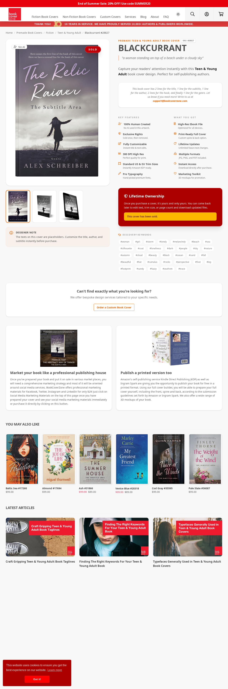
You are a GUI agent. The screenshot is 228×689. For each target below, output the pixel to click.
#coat (141, 248)
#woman (125, 241)
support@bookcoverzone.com (170, 101)
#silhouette (126, 248)
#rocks (166, 261)
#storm (149, 241)
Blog (143, 17)
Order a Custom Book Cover (114, 307)
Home (9, 32)
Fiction (50, 32)
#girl (137, 241)
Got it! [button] (37, 679)
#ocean (179, 255)
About (155, 17)
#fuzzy (153, 268)
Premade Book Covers (29, 32)
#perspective (182, 261)
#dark (170, 248)
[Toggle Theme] (178, 14)
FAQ (166, 17)
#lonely (163, 241)
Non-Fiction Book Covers (79, 17)
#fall (203, 255)
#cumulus (152, 261)
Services (130, 17)
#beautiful (126, 261)
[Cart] (221, 14)
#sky (195, 248)
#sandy (140, 268)
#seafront (167, 268)
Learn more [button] (55, 670)
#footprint (126, 268)
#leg (209, 261)
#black (166, 255)
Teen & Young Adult (69, 32)
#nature (208, 248)
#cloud (139, 255)
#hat (139, 261)
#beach (195, 241)
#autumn (125, 255)
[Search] (192, 14)
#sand (192, 255)
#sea (207, 241)
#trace (181, 268)
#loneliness (155, 248)
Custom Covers (110, 17)
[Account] (207, 14)
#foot (198, 261)
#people (183, 248)
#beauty (153, 255)
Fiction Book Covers (45, 17)
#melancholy (179, 241)
